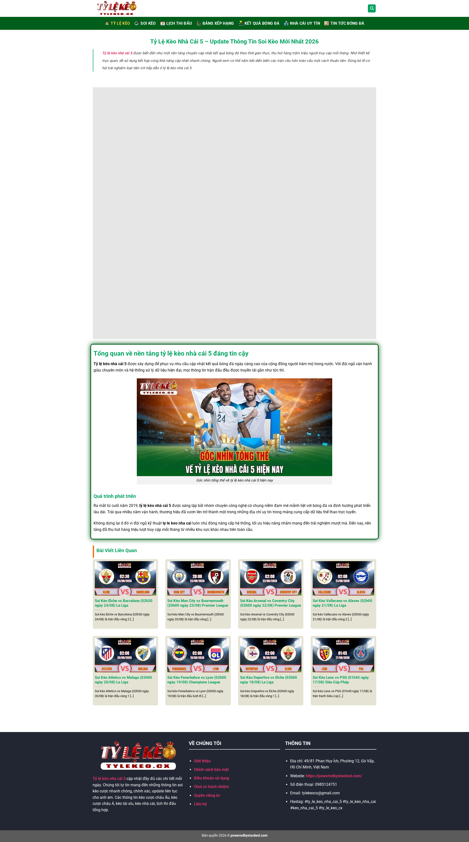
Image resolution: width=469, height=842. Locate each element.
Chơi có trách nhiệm (211, 786)
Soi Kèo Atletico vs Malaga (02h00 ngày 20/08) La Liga (123, 679)
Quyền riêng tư (207, 795)
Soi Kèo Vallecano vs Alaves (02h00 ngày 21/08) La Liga (342, 603)
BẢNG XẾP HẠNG (218, 23)
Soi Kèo (148, 23)
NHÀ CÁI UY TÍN (305, 23)
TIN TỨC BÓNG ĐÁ (347, 23)
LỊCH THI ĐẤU (179, 23)
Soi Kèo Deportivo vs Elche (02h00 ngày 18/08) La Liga (268, 679)
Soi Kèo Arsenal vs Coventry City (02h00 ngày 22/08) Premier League (270, 603)
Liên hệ (200, 804)
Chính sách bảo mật (211, 769)
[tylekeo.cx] (122, 8)
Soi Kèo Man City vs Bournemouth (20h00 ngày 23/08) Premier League (197, 603)
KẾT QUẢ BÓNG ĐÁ (262, 23)
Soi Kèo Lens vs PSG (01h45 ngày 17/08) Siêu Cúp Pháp (341, 679)
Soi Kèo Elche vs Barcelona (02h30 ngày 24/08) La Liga (123, 603)
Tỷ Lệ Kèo (120, 23)
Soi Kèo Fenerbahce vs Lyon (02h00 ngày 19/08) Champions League (196, 679)
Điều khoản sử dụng (211, 778)
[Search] (372, 8)
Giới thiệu (202, 761)
